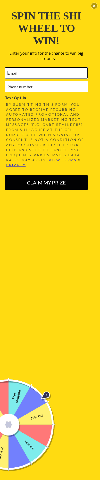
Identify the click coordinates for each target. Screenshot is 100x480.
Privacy (16, 165)
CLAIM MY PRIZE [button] (46, 182)
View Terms (63, 160)
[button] (94, 6)
